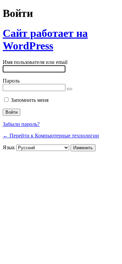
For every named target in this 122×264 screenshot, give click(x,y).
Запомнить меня (29, 100)
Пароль (11, 81)
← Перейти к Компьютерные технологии (51, 135)
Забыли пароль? (21, 124)
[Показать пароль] (69, 89)
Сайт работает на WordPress (45, 39)
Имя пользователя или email (35, 62)
